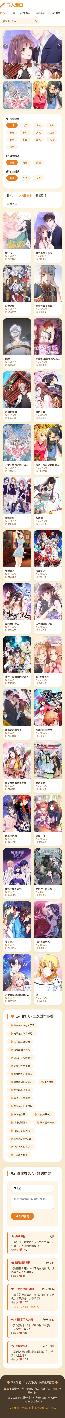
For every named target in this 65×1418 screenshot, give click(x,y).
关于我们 (14, 1407)
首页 (2, 13)
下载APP (55, 13)
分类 (12, 13)
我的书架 (25, 13)
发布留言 (23, 1216)
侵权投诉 (39, 1407)
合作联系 (26, 1407)
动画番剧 (40, 13)
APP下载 (51, 1407)
